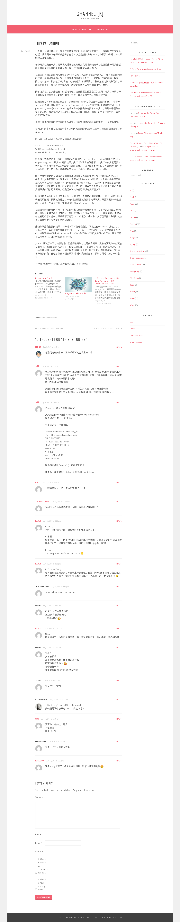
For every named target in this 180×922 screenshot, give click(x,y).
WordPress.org (136, 342)
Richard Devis (135, 156)
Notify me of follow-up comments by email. (42, 866)
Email (38, 842)
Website (39, 851)
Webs (132, 298)
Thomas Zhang (42, 501)
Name (38, 834)
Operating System (137, 251)
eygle (37, 482)
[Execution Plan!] (50, 288)
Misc (132, 231)
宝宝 (37, 719)
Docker (133, 217)
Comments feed (136, 335)
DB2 (131, 210)
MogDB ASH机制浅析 (75, 293)
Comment (39, 798)
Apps (132, 204)
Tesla (132, 285)
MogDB (133, 237)
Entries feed (135, 328)
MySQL (133, 244)
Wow (132, 305)
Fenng (38, 347)
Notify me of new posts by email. (42, 884)
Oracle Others (135, 264)
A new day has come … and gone (51, 328)
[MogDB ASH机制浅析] (78, 284)
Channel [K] (90, 13)
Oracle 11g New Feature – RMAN (107, 328)
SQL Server (134, 278)
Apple (132, 197)
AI (130, 190)
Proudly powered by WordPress (73, 917)
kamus (38, 521)
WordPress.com (114, 917)
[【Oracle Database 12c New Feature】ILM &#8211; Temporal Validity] (109, 291)
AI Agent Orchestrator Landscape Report (146, 69)
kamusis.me (135, 76)
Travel (132, 291)
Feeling (133, 224)
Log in (132, 322)
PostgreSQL (135, 271)
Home (74, 29)
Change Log (102, 29)
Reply (118, 347)
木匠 (37, 366)
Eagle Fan (39, 760)
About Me (86, 29)
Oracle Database (50, 318)
